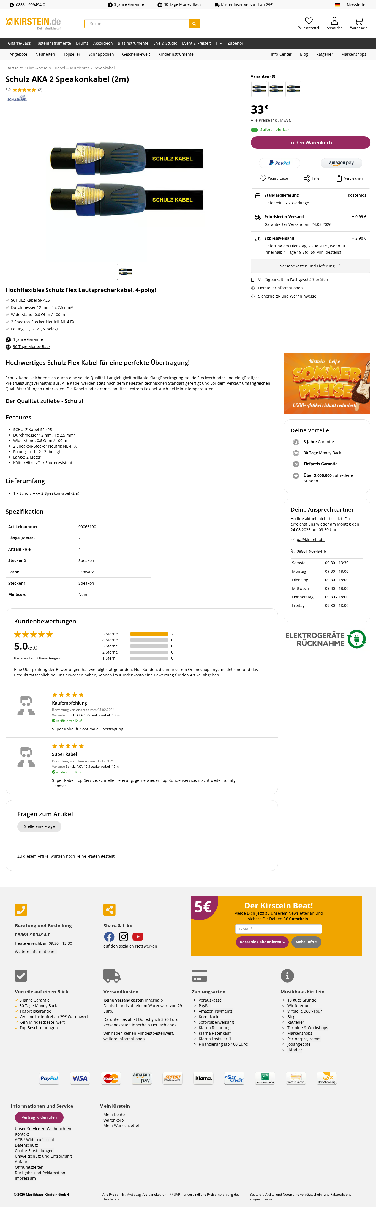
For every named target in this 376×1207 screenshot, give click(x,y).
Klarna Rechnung (215, 1027)
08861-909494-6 (311, 551)
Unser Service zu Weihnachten (43, 1128)
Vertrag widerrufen (39, 1117)
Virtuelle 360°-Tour (304, 1011)
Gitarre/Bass (19, 43)
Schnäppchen (101, 54)
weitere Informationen (124, 1038)
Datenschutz (26, 1145)
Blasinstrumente (133, 43)
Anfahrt (22, 1161)
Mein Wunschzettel (121, 1125)
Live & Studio (165, 43)
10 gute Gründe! (302, 1000)
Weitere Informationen (36, 951)
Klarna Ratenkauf (215, 1033)
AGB (19, 1139)
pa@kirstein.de (311, 539)
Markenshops (353, 54)
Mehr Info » (306, 941)
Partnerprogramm (304, 1038)
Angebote (18, 54)
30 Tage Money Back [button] (182, 4)
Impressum (25, 1178)
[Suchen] (194, 23)
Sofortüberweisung (216, 1022)
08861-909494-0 (30, 4)
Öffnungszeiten (29, 1167)
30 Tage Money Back (31, 346)
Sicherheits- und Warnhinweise (287, 296)
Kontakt (22, 1134)
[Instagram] (123, 937)
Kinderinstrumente (176, 54)
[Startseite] (33, 23)
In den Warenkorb (310, 142)
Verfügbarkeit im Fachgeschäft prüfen (293, 279)
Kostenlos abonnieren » (262, 941)
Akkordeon (103, 43)
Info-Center (281, 54)
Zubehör (235, 43)
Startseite (14, 68)
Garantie (319, 441)
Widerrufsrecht (40, 1139)
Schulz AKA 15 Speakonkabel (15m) (93, 766)
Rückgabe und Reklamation (40, 1172)
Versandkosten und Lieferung (307, 266)
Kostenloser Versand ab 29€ (247, 4)
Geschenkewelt (136, 54)
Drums (82, 43)
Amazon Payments (216, 1011)
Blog (304, 54)
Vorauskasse (210, 1000)
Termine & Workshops (307, 1027)
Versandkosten (154, 1194)
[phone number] (55, 910)
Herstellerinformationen (280, 287)
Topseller (71, 54)
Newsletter (357, 4)
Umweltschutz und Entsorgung (43, 1156)
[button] (341, 163)
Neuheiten (45, 54)
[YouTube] (138, 937)
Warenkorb (113, 1120)
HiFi (219, 43)
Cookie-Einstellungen (34, 1150)
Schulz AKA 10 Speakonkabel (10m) (93, 715)
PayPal (205, 1005)
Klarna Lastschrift (215, 1038)
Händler (294, 1049)
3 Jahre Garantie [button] (129, 4)
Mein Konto (114, 1114)
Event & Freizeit (196, 43)
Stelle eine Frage (39, 826)
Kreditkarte (209, 1016)
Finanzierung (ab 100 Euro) (223, 1044)
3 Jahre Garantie (28, 339)
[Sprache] (337, 5)
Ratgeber (324, 54)
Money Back (322, 452)
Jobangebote (298, 1044)
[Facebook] (109, 937)
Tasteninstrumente (53, 43)
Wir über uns (299, 1005)
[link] (188, 1083)
